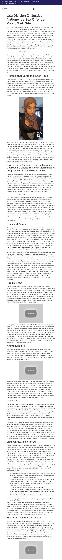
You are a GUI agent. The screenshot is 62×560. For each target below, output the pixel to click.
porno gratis (27, 412)
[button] (33, 9)
